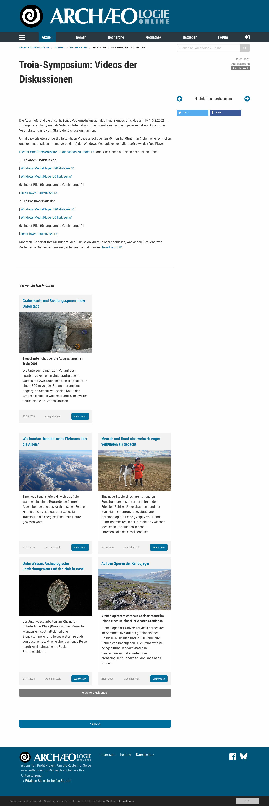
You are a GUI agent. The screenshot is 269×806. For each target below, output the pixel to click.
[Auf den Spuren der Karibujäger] (134, 589)
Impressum (107, 754)
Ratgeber (190, 37)
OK (247, 801)
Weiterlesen (80, 416)
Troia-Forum (110, 247)
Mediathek (153, 37)
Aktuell (47, 37)
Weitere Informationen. (120, 801)
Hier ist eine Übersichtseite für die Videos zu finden (54, 152)
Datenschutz (145, 754)
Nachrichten (78, 47)
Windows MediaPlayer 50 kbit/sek (44, 176)
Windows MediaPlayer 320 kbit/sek (45, 168)
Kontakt (125, 754)
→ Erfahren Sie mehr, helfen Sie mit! (46, 780)
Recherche (116, 37)
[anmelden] (247, 37)
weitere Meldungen (96, 692)
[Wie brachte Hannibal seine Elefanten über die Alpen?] (55, 470)
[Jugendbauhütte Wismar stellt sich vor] (247, 98)
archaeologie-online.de (34, 47)
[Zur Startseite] (95, 16)
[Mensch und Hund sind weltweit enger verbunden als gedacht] (134, 470)
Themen (80, 37)
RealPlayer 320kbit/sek (37, 193)
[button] (192, 113)
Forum (223, 37)
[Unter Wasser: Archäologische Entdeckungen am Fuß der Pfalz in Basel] (55, 595)
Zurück (95, 723)
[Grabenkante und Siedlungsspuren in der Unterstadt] (55, 332)
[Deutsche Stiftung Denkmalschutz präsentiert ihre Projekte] (179, 98)
